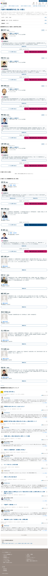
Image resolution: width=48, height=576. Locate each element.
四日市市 (15, 232)
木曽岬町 (19, 543)
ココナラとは (6, 559)
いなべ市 (15, 543)
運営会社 (5, 568)
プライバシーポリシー (30, 557)
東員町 (23, 543)
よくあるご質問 (6, 560)
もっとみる (24, 535)
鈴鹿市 (9, 543)
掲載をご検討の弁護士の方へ (32, 560)
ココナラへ (3, 1)
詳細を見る (24, 269)
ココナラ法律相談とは (7, 554)
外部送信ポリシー (30, 559)
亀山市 (12, 543)
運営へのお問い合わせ (7, 562)
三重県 (11, 185)
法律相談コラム (6, 557)
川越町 (11, 33)
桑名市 (14, 185)
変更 (46, 17)
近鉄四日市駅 (12, 234)
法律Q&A (5, 555)
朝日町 (28, 543)
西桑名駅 (4, 267)
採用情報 (5, 570)
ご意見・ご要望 (29, 554)
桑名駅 (11, 186)
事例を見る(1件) (12, 198)
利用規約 (28, 555)
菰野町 (25, 543)
